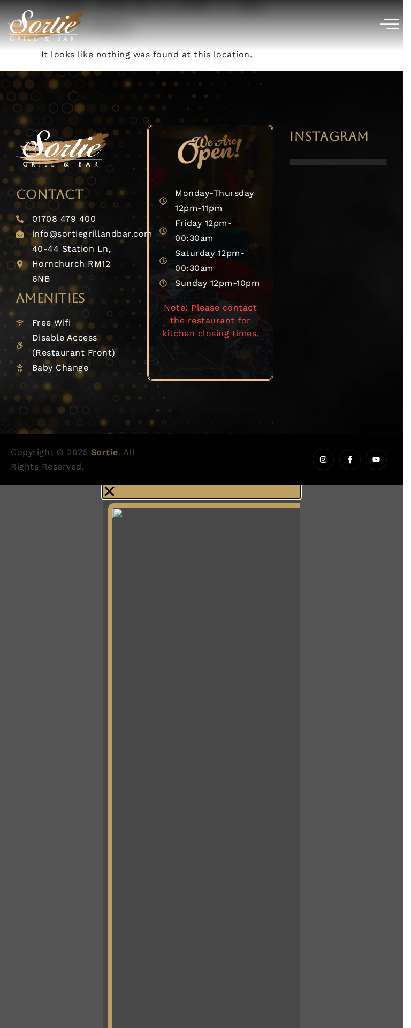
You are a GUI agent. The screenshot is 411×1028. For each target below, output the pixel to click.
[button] (201, 491)
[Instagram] (323, 459)
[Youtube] (376, 459)
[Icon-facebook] (350, 459)
